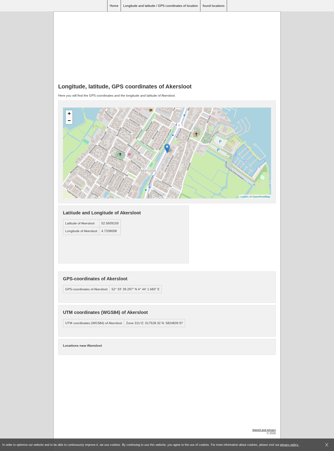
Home (114, 6)
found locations (213, 6)
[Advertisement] (167, 48)
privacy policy (289, 444)
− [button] (69, 120)
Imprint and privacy (264, 430)
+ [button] (69, 113)
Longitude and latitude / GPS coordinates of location (160, 6)
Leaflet (244, 196)
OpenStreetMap (261, 196)
